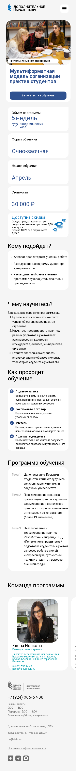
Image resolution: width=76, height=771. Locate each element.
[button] (64, 8)
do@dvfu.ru (14, 739)
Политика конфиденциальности (27, 748)
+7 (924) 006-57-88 (25, 697)
